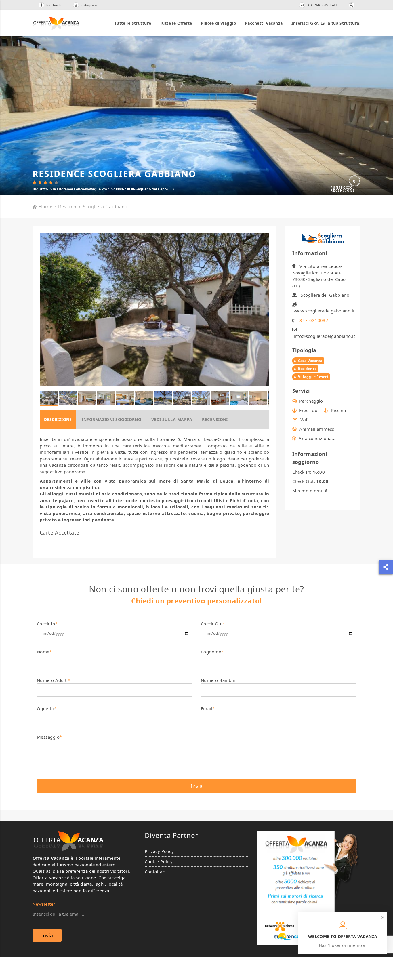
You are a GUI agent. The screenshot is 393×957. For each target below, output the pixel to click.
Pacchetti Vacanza (264, 23)
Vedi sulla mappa (171, 419)
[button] (264, 309)
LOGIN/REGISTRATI (321, 5)
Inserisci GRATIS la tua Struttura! (325, 23)
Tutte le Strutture (133, 23)
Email (208, 708)
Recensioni (215, 419)
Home (45, 206)
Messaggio (49, 737)
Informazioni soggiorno (111, 419)
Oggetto (47, 708)
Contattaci (155, 871)
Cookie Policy (159, 861)
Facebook (53, 5)
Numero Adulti (53, 680)
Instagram (88, 5)
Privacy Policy (159, 851)
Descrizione (58, 419)
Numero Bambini (219, 680)
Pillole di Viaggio (218, 23)
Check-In (47, 623)
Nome (44, 652)
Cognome (212, 652)
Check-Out (213, 623)
